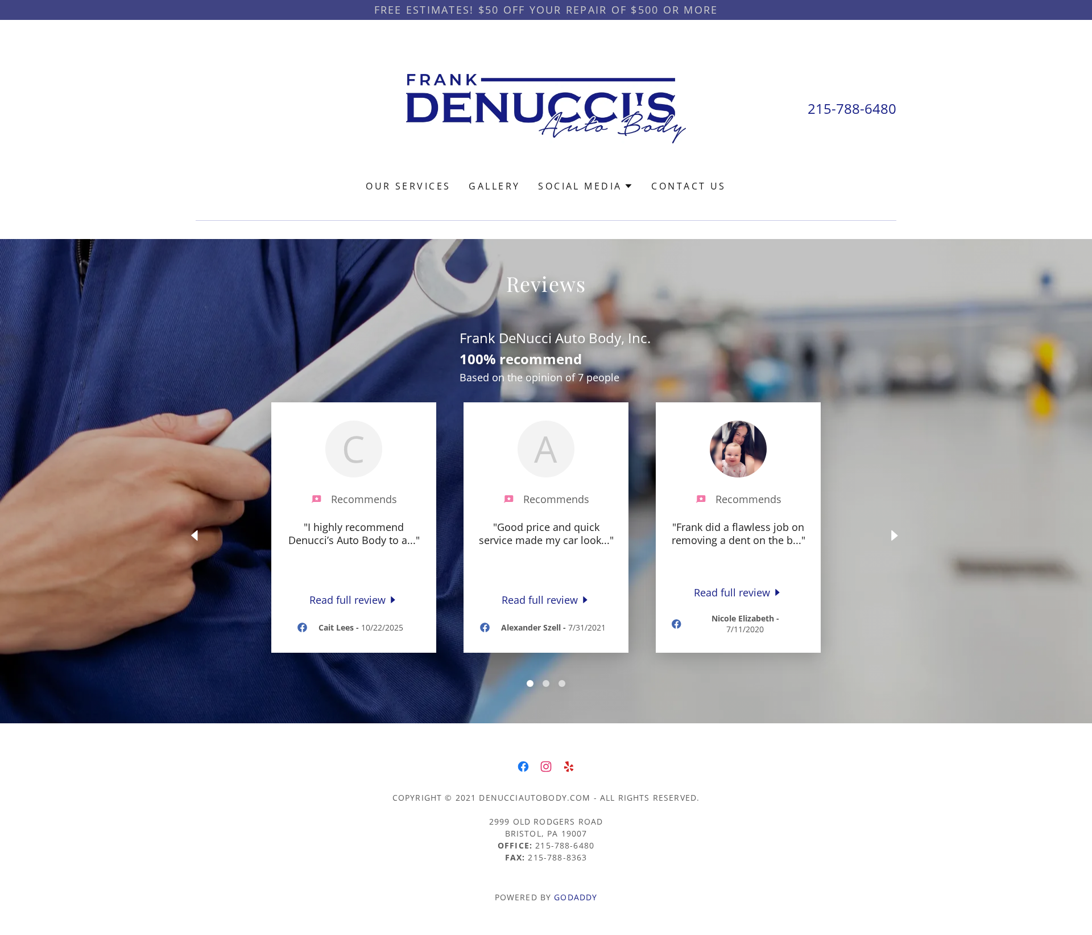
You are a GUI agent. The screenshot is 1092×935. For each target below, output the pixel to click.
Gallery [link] (494, 186)
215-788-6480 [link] (852, 108)
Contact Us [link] (688, 186)
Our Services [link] (408, 186)
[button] (585, 186)
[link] (546, 107)
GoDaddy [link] (575, 897)
